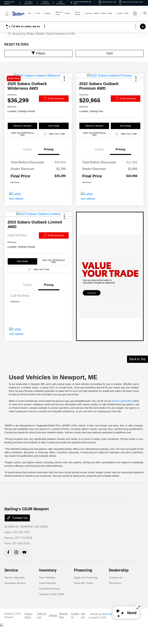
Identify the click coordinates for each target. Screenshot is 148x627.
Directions (115, 583)
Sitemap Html (63, 615)
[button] (136, 78)
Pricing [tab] (49, 149)
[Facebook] (8, 552)
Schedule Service (15, 583)
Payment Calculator (22, 126)
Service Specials (14, 577)
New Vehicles (47, 577)
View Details (53, 126)
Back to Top (137, 359)
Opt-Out (83, 615)
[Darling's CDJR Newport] (14, 13)
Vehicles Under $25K (52, 594)
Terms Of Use (41, 615)
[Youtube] (24, 552)
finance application (122, 401)
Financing (83, 570)
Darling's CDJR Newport (12, 615)
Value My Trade (83, 583)
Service (11, 570)
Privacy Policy (28, 615)
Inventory (47, 570)
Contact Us (20, 517)
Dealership (119, 570)
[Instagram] (16, 552)
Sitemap (53, 615)
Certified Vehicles (49, 588)
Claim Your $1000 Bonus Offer (22, 134)
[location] (71, 2)
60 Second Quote (56, 98)
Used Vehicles (47, 583)
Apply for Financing (86, 577)
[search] (145, 13)
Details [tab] (27, 149)
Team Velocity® (110, 614)
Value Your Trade (57, 134)
